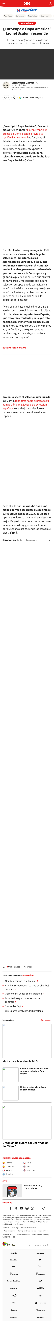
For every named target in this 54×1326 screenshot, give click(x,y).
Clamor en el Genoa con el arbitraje (23, 994)
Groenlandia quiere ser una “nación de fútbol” (25, 1144)
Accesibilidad (42, 1231)
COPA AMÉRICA (27, 23)
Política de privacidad (28, 1228)
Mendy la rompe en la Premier (20, 981)
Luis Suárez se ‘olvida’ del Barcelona (24, 1011)
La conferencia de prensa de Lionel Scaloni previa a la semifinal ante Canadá (25, 134)
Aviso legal (15, 1228)
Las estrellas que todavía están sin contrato (23, 1000)
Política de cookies (9, 1231)
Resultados (32, 16)
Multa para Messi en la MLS (20, 1061)
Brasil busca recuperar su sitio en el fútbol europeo (27, 987)
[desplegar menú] (4, 3)
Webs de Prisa (40, 1245)
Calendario (20, 16)
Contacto (6, 1228)
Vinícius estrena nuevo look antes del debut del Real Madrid (34, 1071)
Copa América (31, 540)
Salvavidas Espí (13, 1006)
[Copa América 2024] (27, 10)
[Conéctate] (50, 3)
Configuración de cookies (27, 1231)
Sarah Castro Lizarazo (23, 82)
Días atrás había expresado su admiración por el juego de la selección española (26, 404)
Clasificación (45, 16)
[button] (6, 97)
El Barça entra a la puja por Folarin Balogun (33, 1088)
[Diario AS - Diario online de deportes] (27, 3)
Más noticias (45, 1020)
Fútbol (20, 540)
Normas (27, 967)
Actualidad (8, 16)
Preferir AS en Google (32, 97)
